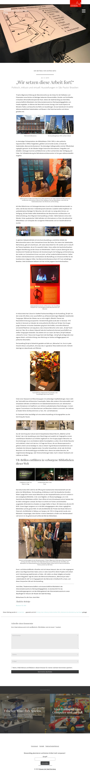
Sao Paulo (79, 612)
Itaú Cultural (45, 612)
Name (14, 654)
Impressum (34, 746)
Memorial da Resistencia (68, 612)
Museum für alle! (21, 605)
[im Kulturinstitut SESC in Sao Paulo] (44, 474)
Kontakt (41, 746)
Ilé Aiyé (38, 612)
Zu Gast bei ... (21, 612)
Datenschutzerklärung (52, 746)
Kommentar (16, 635)
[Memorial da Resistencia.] (30, 124)
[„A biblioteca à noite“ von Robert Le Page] (25, 474)
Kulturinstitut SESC (54, 612)
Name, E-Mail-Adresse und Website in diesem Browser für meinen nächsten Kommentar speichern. (43, 668)
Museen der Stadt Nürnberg (47, 769)
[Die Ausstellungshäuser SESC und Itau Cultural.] (59, 124)
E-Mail (14, 661)
